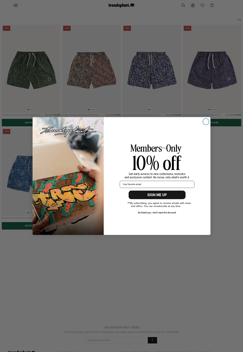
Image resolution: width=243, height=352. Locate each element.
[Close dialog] (206, 122)
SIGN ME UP (157, 195)
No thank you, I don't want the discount (157, 212)
